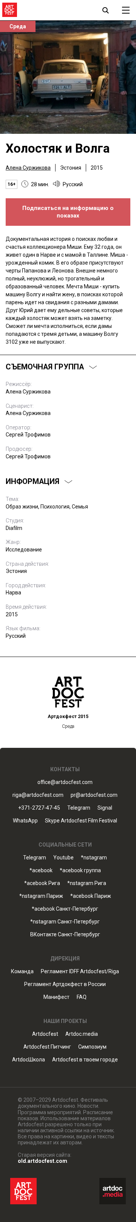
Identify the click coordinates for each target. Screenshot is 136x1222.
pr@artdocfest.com (94, 795)
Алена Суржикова (28, 168)
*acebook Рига (42, 883)
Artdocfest (45, 1034)
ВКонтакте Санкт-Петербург (65, 934)
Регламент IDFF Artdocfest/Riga (80, 971)
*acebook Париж (90, 896)
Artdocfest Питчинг (47, 1047)
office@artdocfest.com (65, 782)
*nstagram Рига (86, 883)
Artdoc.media (81, 1034)
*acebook (41, 870)
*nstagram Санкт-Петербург (65, 922)
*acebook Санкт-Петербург (65, 909)
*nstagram (94, 858)
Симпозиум (92, 1047)
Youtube (63, 858)
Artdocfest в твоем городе (85, 1060)
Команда (22, 971)
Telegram (34, 858)
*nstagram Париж (41, 896)
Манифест (56, 997)
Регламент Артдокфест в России (65, 984)
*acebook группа (80, 870)
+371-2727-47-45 (39, 808)
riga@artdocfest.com (37, 795)
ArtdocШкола (28, 1060)
